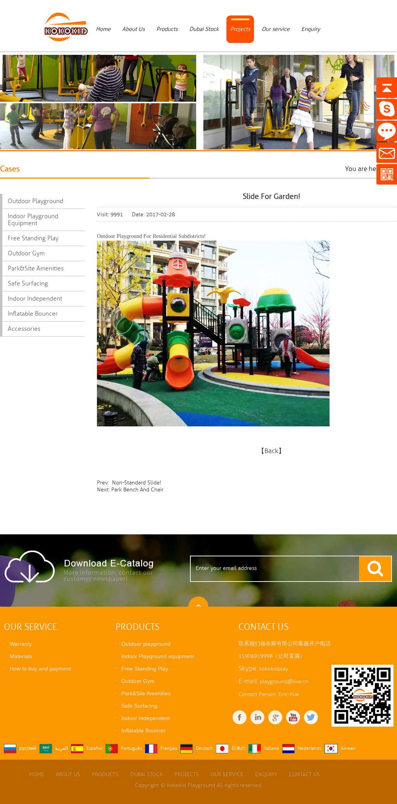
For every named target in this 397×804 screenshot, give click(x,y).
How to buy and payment (40, 668)
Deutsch (204, 748)
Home (103, 29)
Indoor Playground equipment (33, 219)
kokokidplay (273, 668)
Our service (276, 29)
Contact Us (109, 56)
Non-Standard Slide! (135, 482)
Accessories (24, 329)
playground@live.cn (284, 681)
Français (169, 748)
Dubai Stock (204, 29)
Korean (348, 748)
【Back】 (271, 450)
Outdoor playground (35, 201)
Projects (240, 29)
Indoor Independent (35, 299)
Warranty (21, 644)
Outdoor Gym (26, 253)
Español (94, 748)
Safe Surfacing (28, 283)
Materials (21, 656)
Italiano (271, 748)
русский (27, 748)
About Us (133, 29)
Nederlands (309, 748)
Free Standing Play (33, 238)
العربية (61, 748)
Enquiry (310, 29)
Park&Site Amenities (36, 268)
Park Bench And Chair (137, 489)
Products (167, 29)
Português (131, 748)
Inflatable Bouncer (33, 314)
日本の (238, 748)
